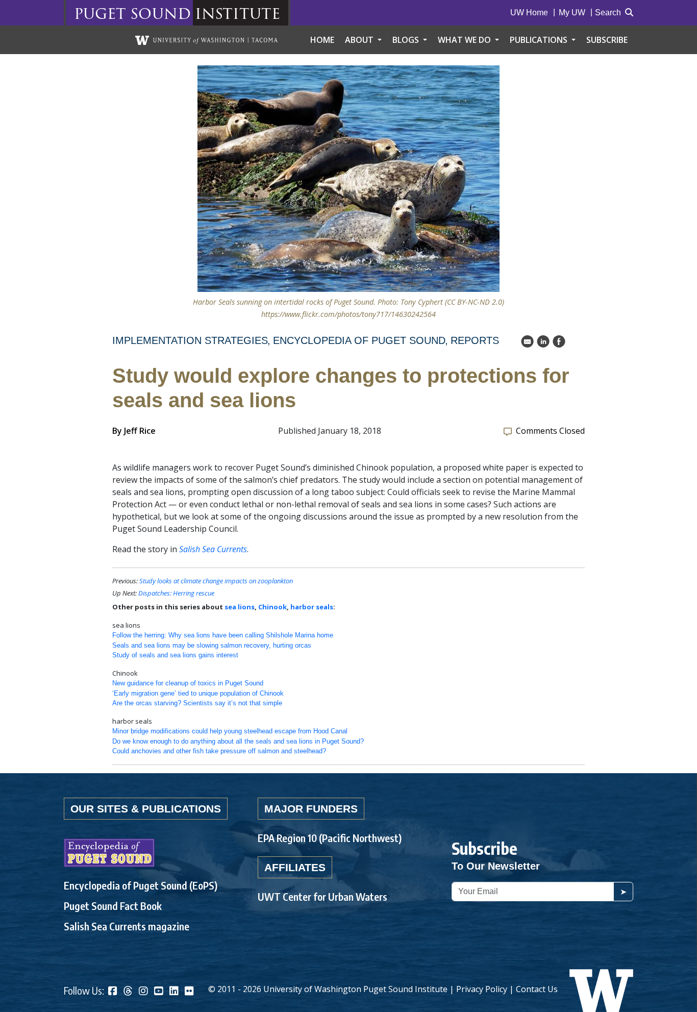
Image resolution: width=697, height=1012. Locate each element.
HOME (322, 39)
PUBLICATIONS (539, 39)
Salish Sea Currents (213, 549)
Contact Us (537, 989)
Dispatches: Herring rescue (176, 593)
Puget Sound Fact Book (113, 905)
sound (160, 13)
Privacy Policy (481, 989)
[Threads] (128, 992)
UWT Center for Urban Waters (322, 896)
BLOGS (406, 39)
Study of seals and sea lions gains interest (175, 655)
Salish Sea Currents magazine (126, 926)
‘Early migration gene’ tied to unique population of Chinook (198, 693)
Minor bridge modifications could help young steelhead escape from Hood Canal (229, 731)
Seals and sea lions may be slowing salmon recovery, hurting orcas (211, 645)
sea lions (240, 606)
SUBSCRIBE (607, 39)
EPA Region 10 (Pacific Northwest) (330, 837)
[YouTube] (158, 992)
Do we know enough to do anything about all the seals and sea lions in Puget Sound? (238, 741)
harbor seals (311, 606)
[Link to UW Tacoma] (206, 39)
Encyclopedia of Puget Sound (359, 340)
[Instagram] (143, 992)
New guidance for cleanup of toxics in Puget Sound (187, 683)
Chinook (272, 606)
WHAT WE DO (465, 39)
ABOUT (360, 39)
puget (100, 13)
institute (237, 13)
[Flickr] (189, 992)
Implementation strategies (190, 340)
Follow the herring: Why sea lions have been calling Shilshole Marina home (222, 635)
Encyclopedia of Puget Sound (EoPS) (140, 885)
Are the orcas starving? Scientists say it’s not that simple (197, 703)
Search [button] (608, 12)
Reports (475, 340)
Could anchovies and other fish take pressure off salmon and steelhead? (219, 751)
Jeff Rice (140, 430)
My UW (572, 12)
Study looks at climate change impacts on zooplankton (216, 580)
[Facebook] (112, 992)
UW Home (529, 12)
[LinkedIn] (174, 992)
